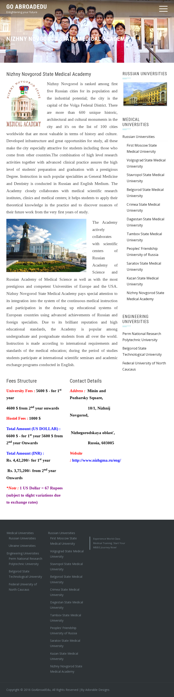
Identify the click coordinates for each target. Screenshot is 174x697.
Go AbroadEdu (26, 6)
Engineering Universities (23, 553)
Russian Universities (138, 141)
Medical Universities (20, 533)
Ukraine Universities (22, 546)
